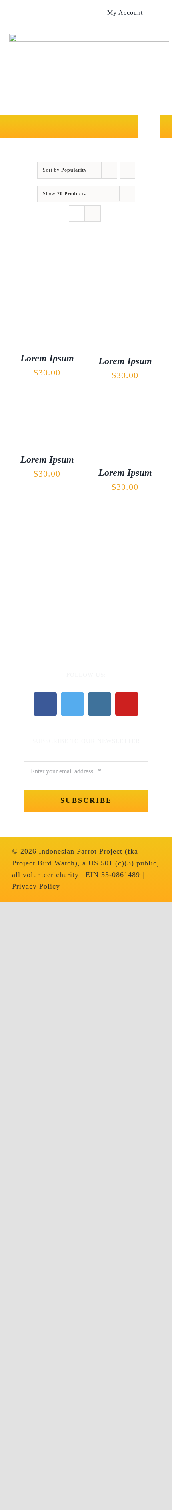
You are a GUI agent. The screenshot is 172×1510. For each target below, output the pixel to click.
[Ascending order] (127, 170)
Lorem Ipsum (47, 358)
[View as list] (92, 213)
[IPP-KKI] (86, 555)
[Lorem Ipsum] (47, 251)
